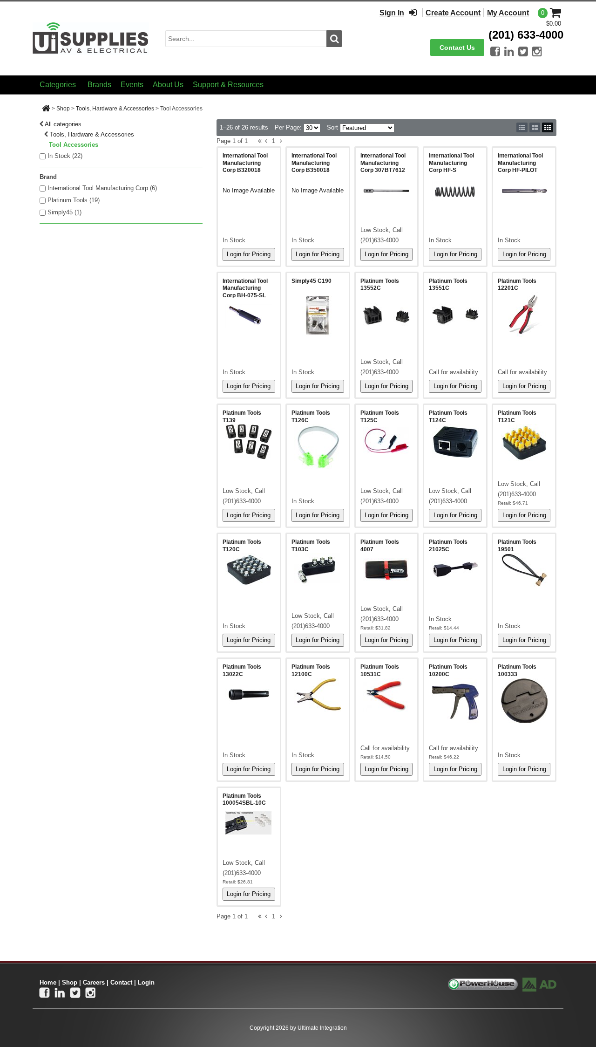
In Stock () (64, 155)
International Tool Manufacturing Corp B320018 (245, 162)
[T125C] (386, 440)
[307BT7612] (386, 190)
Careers (94, 982)
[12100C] (317, 695)
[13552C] (386, 315)
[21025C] (455, 569)
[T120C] (249, 569)
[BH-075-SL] (249, 316)
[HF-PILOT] (524, 190)
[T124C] (455, 441)
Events (132, 85)
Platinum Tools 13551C (448, 285)
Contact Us (457, 47)
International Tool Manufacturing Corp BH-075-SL (245, 288)
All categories (63, 124)
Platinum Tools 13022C (242, 670)
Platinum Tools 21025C (448, 546)
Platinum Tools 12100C (310, 670)
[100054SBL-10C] (249, 823)
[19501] (524, 570)
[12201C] (524, 315)
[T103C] (317, 569)
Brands (99, 85)
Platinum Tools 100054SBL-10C (244, 800)
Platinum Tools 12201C (517, 285)
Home (48, 982)
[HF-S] (455, 190)
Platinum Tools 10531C (379, 670)
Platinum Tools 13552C (379, 285)
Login (146, 982)
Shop (63, 108)
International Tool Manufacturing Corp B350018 (314, 162)
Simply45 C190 (311, 281)
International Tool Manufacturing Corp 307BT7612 (383, 162)
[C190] (317, 315)
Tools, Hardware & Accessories (115, 108)
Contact (121, 982)
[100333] (524, 700)
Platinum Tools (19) (73, 200)
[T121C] (524, 442)
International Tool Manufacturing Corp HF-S (451, 162)
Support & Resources (228, 85)
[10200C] (455, 701)
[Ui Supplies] (91, 37)
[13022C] (249, 694)
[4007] (386, 569)
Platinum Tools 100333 (517, 670)
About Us (168, 85)
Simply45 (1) (64, 212)
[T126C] (317, 447)
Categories (58, 85)
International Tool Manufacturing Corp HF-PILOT (520, 162)
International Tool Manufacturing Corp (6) (102, 188)
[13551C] (455, 315)
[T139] (249, 441)
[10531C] (386, 695)
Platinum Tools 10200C (448, 670)
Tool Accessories (73, 144)
